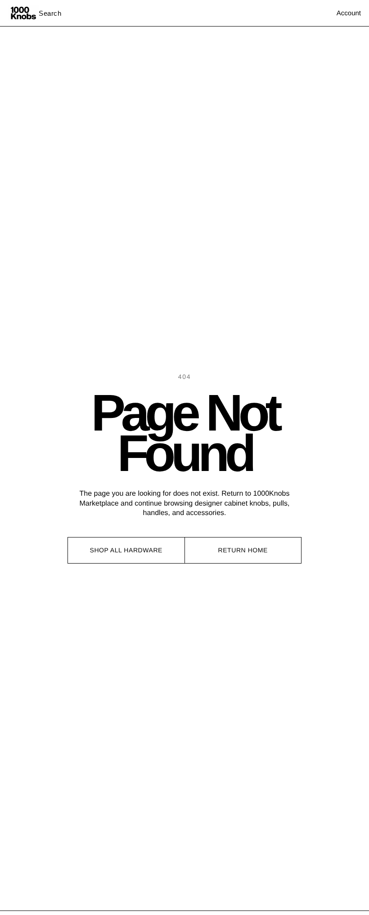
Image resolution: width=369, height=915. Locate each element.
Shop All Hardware (126, 550)
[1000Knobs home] (23, 13)
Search (50, 13)
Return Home (243, 550)
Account (349, 13)
